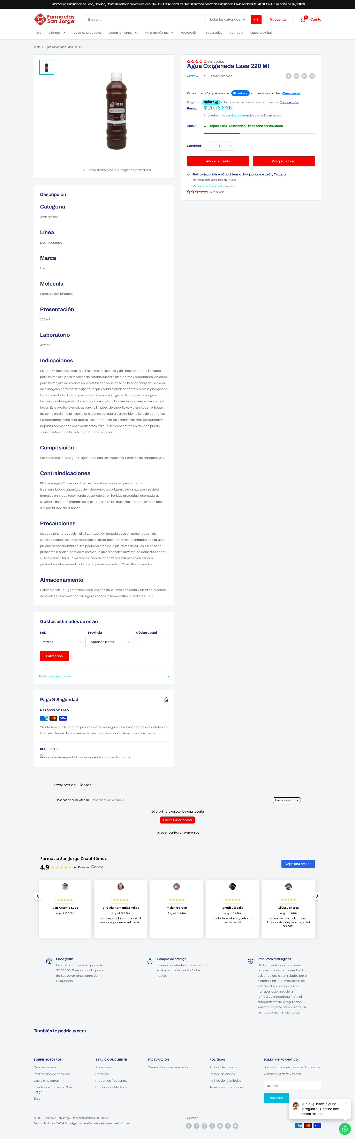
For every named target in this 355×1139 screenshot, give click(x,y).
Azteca (192, 76)
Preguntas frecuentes (111, 1080)
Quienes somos (45, 1067)
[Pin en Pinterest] (296, 76)
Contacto (236, 32)
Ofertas (54, 32)
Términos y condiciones (227, 1087)
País (43, 632)
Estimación (54, 656)
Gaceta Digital (261, 32)
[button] (197, 192)
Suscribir (276, 1098)
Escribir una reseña (177, 820)
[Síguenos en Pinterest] (212, 1126)
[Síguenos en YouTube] (220, 1126)
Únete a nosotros (46, 1080)
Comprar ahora (283, 161)
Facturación (189, 32)
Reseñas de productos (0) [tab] (72, 800)
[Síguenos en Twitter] (196, 1126)
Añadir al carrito (218, 161)
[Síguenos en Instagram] (204, 1126)
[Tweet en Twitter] (304, 76)
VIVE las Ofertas (157, 32)
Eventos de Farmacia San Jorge (53, 1089)
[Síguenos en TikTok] (228, 1126)
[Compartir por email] (312, 76)
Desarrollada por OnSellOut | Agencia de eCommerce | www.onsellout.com (82, 1123)
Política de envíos (222, 1074)
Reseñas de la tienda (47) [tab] (108, 800)
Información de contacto (52, 1074)
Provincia (95, 632)
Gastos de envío (241, 115)
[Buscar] (256, 19)
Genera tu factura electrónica (170, 1067)
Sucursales (214, 32)
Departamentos (121, 32)
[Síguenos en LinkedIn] (236, 1126)
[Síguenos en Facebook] (189, 1126)
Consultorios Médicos (111, 1087)
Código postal (146, 632)
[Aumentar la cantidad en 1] (230, 146)
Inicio (37, 32)
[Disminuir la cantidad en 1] (208, 146)
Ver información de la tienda (213, 186)
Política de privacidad (226, 1067)
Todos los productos (87, 32)
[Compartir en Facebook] (289, 76)
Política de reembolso (55, 676)
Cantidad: (194, 145)
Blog (37, 1098)
